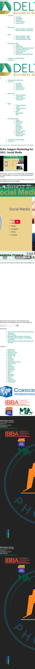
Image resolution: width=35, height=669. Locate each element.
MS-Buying (11, 374)
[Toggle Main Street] (29, 93)
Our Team (18, 17)
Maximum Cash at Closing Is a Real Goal (19, 336)
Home (1, 145)
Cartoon (10, 357)
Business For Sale (12, 352)
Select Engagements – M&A (23, 39)
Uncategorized (11, 381)
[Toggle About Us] (29, 81)
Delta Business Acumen (14, 361)
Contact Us (11, 60)
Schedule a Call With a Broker (16, 58)
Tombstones (19, 20)
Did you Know (12, 363)
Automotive (11, 349)
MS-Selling (11, 375)
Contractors (11, 358)
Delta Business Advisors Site (15, 80)
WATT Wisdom (12, 334)
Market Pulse (19, 46)
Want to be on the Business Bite (24, 54)
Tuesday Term (11, 380)
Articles (18, 45)
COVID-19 (11, 360)
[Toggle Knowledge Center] (29, 118)
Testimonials (19, 18)
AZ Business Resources (22, 49)
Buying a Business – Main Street (24, 28)
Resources (10, 378)
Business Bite (19, 52)
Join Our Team (20, 23)
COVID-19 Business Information (25, 48)
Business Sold (11, 355)
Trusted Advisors (20, 21)
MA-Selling (11, 368)
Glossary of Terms (20, 51)
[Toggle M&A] (29, 103)
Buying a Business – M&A (23, 36)
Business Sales (12, 354)
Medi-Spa (10, 371)
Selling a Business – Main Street (24, 30)
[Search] (17, 326)
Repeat (9, 377)
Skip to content (4, 0)
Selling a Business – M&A (23, 37)
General (10, 365)
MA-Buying (11, 366)
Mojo (9, 372)
